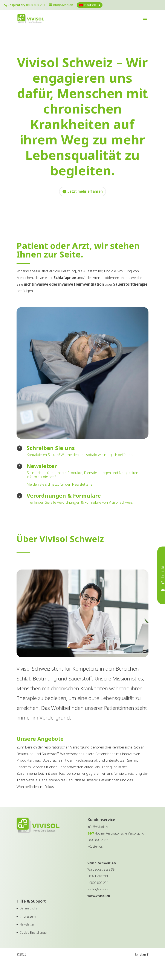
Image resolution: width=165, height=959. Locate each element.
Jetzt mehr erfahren (85, 191)
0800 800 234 (35, 5)
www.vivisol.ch (98, 896)
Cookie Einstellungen (34, 932)
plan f (143, 954)
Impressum (28, 916)
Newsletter (27, 924)
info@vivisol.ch (100, 889)
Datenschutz (28, 908)
